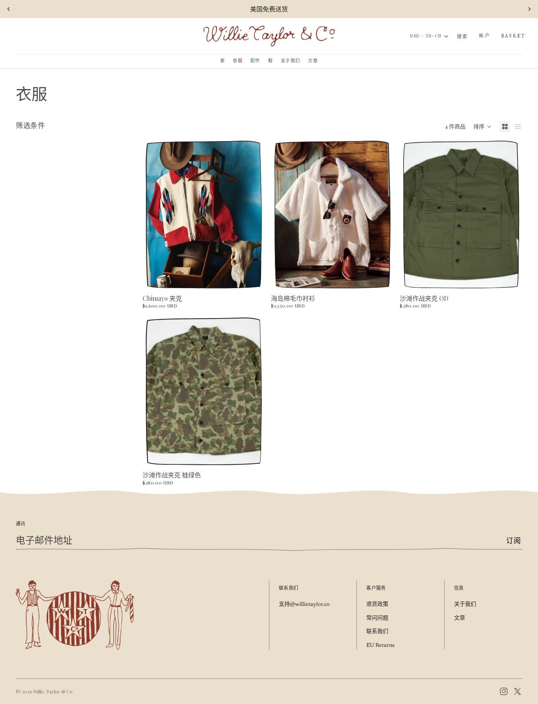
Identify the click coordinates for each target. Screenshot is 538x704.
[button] (482, 126)
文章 (459, 618)
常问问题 (377, 618)
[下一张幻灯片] (529, 9)
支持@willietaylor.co (304, 604)
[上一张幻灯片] (8, 9)
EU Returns (380, 645)
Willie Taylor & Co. (53, 691)
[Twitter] (517, 691)
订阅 (513, 541)
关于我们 (465, 604)
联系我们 (377, 632)
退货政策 (377, 604)
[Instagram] (503, 691)
